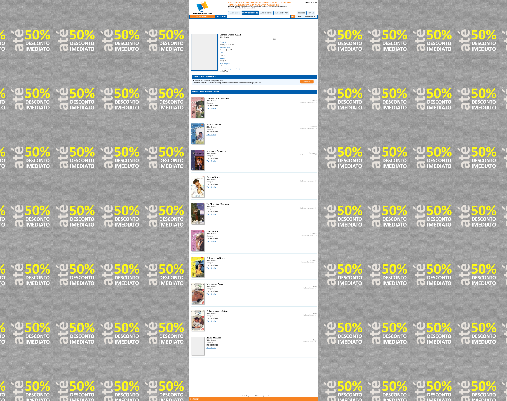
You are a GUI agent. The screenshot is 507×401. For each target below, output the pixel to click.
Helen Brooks (224, 37)
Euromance (313, 100)
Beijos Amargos (213, 338)
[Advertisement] (254, 26)
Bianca (315, 286)
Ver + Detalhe (211, 108)
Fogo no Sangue (213, 124)
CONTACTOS (313, 2)
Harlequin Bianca (308, 288)
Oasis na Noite (213, 177)
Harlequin (223, 55)
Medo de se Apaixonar (216, 151)
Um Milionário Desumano (217, 204)
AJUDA (307, 2)
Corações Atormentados (217, 98)
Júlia (274, 39)
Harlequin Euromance (307, 102)
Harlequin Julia (225, 45)
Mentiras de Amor (214, 284)
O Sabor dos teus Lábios (217, 311)
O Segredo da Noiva (215, 258)
